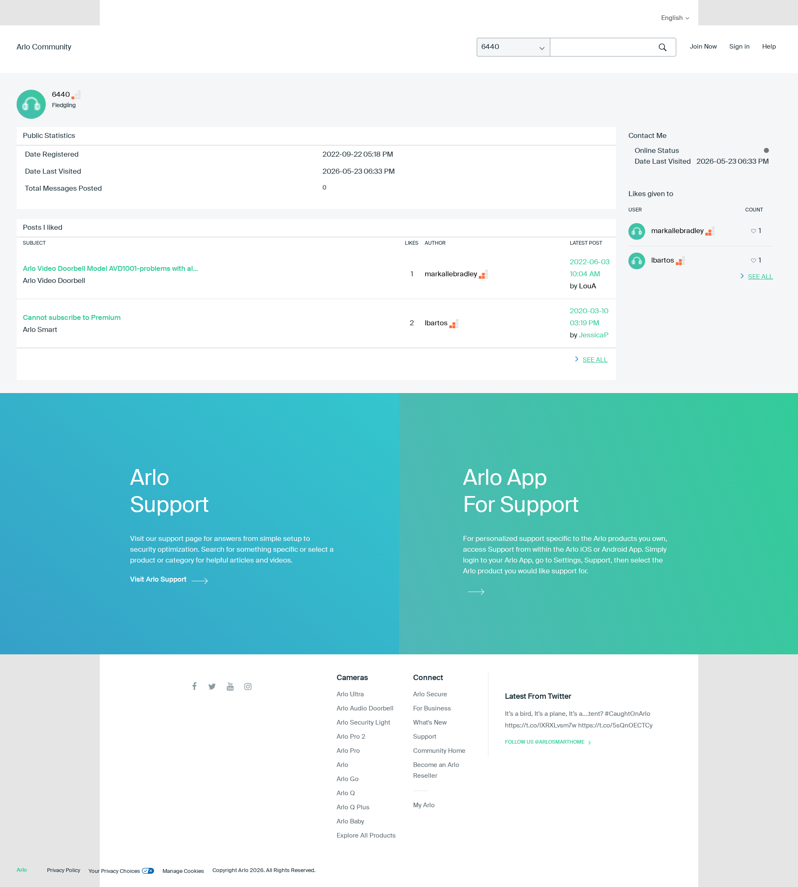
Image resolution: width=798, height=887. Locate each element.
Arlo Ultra (350, 694)
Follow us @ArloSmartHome (544, 742)
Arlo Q (346, 793)
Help (769, 47)
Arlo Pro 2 (351, 737)
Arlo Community (44, 47)
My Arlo (112, 5)
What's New (430, 723)
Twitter (212, 686)
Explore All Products (366, 836)
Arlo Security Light (363, 723)
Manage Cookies (183, 871)
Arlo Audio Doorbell (365, 708)
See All (595, 360)
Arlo (342, 765)
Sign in (739, 47)
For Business (432, 708)
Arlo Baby (350, 821)
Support (424, 737)
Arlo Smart (40, 330)
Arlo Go (348, 779)
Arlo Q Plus (353, 807)
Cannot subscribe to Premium (72, 318)
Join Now (703, 47)
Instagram (248, 686)
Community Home (439, 751)
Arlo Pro (348, 751)
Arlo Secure (430, 694)
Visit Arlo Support (158, 579)
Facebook (194, 686)
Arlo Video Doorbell (54, 281)
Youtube (230, 686)
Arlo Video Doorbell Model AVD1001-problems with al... (110, 269)
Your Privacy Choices (114, 871)
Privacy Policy (63, 870)
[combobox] (613, 47)
